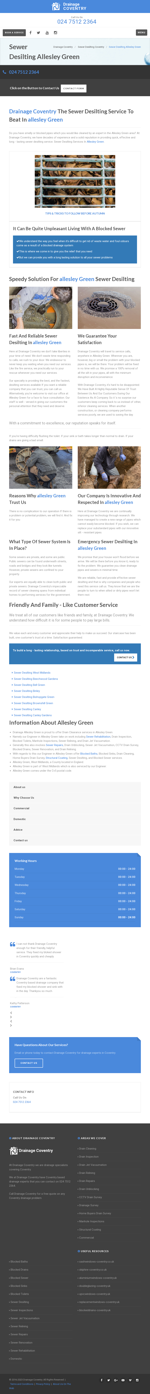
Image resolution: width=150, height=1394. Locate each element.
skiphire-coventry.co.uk (93, 1269)
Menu (141, 32)
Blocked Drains (19, 1269)
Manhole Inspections (91, 1221)
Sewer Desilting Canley (27, 709)
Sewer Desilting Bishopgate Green (34, 697)
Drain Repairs (87, 1181)
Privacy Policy (43, 1384)
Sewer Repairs (54, 745)
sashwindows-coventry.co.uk (96, 1261)
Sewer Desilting (20, 1302)
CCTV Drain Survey (90, 1197)
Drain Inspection (89, 1156)
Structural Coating (57, 758)
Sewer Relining (19, 1326)
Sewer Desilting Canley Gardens (33, 715)
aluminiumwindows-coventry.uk (98, 1278)
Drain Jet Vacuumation (93, 1165)
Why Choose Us (24, 797)
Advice (18, 829)
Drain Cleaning (87, 1148)
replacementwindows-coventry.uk (99, 1302)
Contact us (21, 840)
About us (19, 787)
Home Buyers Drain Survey (95, 1213)
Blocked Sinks (19, 1286)
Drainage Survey (88, 1205)
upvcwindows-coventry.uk (94, 1294)
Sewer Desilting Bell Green (29, 685)
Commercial (21, 808)
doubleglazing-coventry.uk (94, 1286)
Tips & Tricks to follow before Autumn (75, 213)
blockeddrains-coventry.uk (94, 1310)
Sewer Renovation (21, 1342)
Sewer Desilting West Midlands (32, 672)
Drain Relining (87, 1173)
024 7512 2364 (24, 72)
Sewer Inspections (22, 1310)
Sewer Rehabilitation (98, 736)
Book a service (14, 32)
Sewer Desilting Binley (27, 691)
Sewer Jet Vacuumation (25, 1318)
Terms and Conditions (21, 1384)
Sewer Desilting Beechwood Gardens (36, 679)
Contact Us (124, 657)
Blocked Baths (89, 753)
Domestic (20, 819)
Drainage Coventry (36, 1150)
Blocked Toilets (20, 1294)
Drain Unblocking (89, 1189)
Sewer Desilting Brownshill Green (33, 703)
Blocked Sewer (19, 1278)
